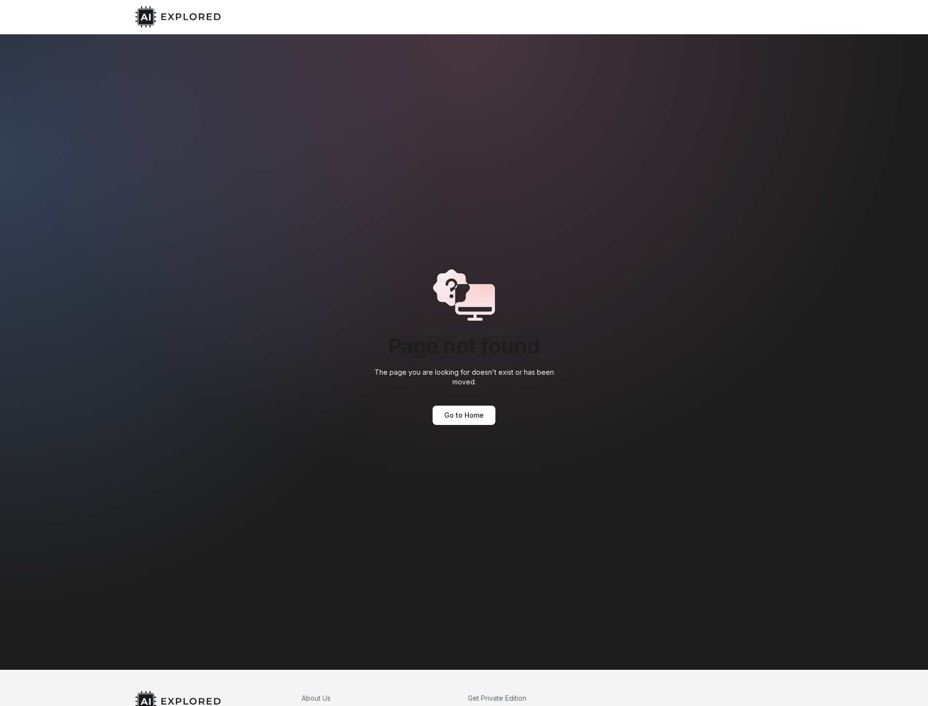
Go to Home (464, 415)
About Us (316, 698)
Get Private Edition (497, 698)
